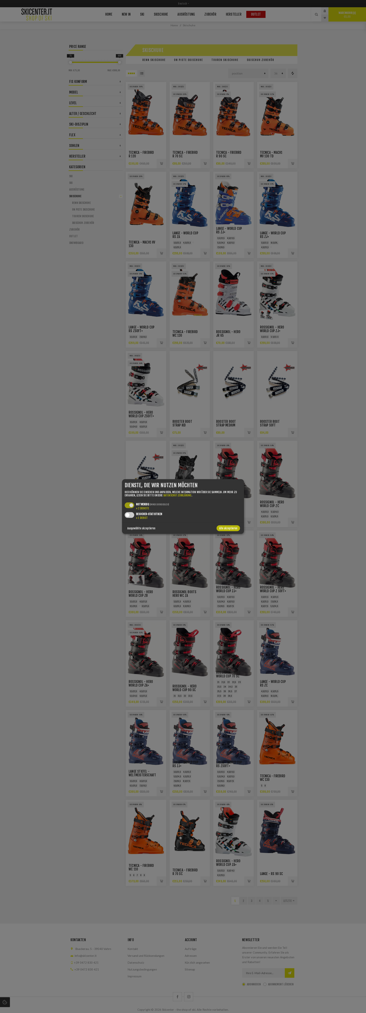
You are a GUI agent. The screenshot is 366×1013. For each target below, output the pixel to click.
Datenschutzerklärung (177, 495)
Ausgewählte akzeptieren (141, 528)
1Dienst (142, 517)
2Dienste (142, 508)
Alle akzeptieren (228, 528)
